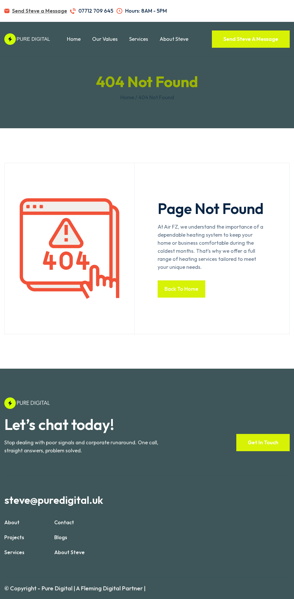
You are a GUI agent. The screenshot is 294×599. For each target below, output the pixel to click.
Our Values (105, 39)
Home (74, 39)
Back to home (181, 289)
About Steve (174, 39)
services (14, 552)
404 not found (156, 97)
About (12, 522)
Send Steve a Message (39, 10)
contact (64, 522)
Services (138, 39)
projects (14, 537)
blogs (60, 537)
